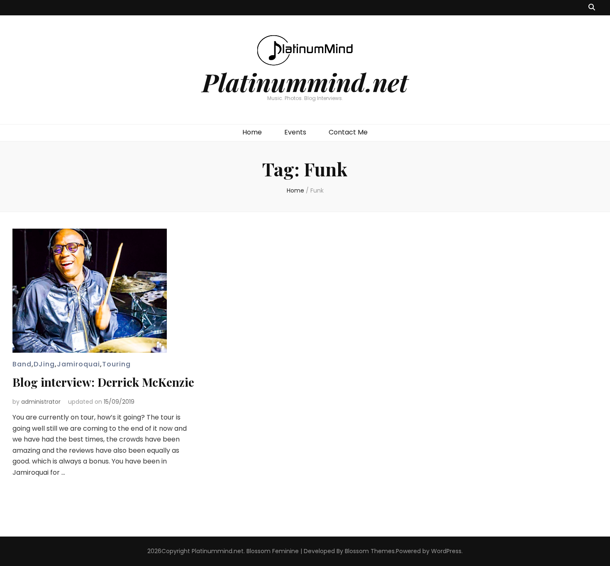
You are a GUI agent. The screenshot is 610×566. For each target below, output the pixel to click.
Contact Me (348, 132)
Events (295, 132)
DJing (44, 364)
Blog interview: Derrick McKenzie (103, 382)
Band (22, 364)
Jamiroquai (78, 364)
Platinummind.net (305, 81)
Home (252, 132)
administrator (41, 402)
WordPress (446, 551)
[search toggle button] (591, 7)
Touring (116, 364)
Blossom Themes (370, 551)
